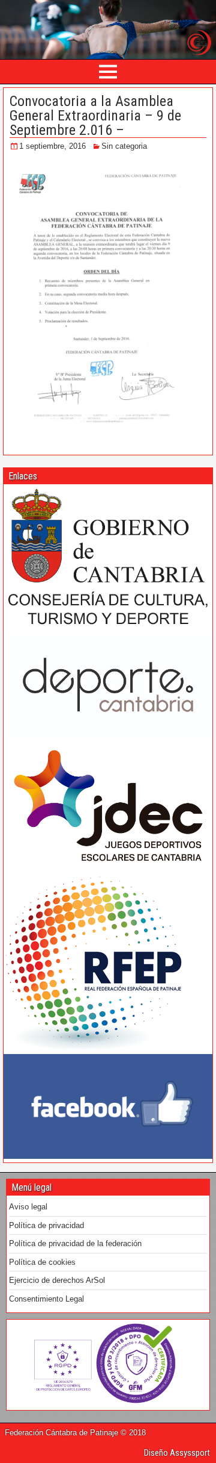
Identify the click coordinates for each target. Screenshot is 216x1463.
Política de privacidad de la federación (75, 1243)
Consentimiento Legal (46, 1298)
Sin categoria (124, 146)
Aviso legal (28, 1206)
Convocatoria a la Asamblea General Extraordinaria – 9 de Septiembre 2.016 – (95, 116)
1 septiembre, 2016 (52, 146)
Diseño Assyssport (177, 1452)
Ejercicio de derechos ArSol (57, 1280)
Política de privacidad (46, 1225)
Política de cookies (42, 1262)
